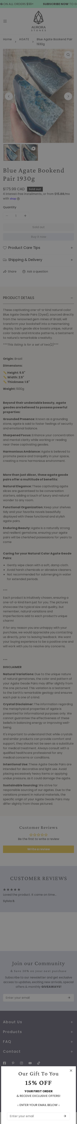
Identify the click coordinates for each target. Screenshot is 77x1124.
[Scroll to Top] (70, 1104)
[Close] (71, 1070)
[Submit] (65, 1116)
